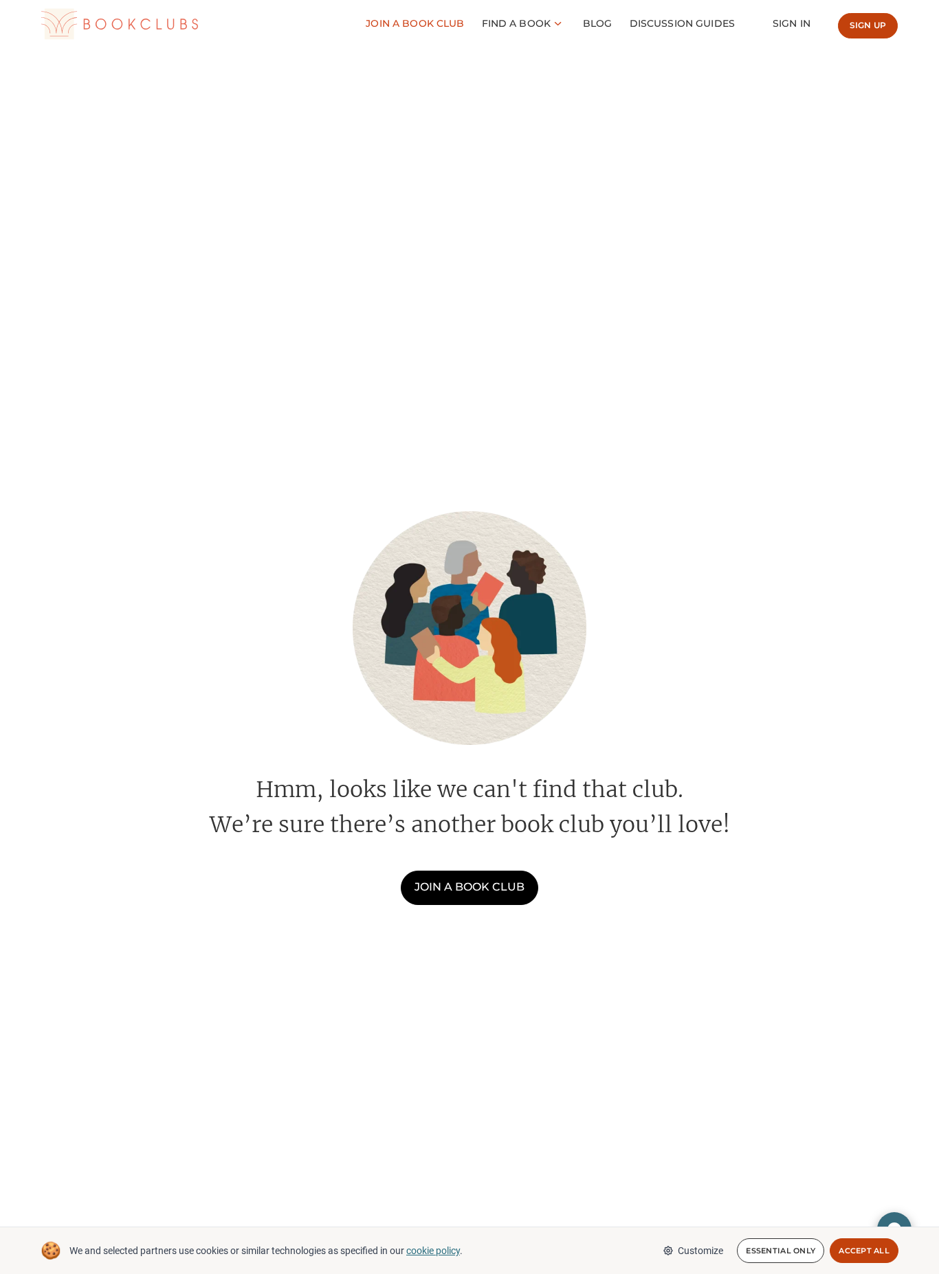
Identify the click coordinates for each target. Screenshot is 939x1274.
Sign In (791, 23)
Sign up (868, 25)
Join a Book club (415, 23)
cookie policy (433, 1250)
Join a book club (469, 886)
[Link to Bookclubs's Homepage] (119, 24)
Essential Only (780, 1250)
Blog (597, 23)
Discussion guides (682, 23)
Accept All (864, 1250)
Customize (700, 1250)
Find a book (516, 23)
